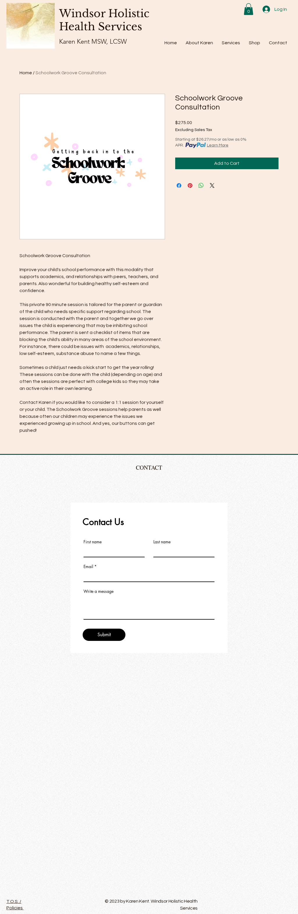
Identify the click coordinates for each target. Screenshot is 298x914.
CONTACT (149, 467)
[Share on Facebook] (178, 185)
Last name (162, 542)
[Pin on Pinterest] (190, 185)
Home (25, 72)
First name (93, 542)
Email (88, 567)
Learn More (217, 145)
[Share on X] (212, 185)
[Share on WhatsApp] (201, 185)
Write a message (98, 591)
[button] (248, 9)
